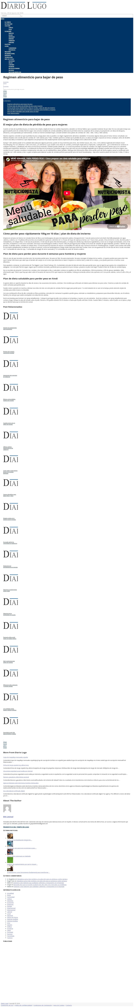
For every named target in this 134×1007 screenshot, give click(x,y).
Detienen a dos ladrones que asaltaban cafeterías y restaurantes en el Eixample (38, 883)
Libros (11, 27)
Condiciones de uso (7, 1005)
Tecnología (9, 57)
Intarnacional (10, 53)
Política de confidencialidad (23, 1005)
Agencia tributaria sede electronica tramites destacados (21, 783)
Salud (11, 63)
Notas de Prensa (14, 68)
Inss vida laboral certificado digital (14, 791)
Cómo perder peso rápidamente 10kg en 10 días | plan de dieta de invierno (31, 108)
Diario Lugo (4, 1003)
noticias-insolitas (12, 921)
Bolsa (11, 35)
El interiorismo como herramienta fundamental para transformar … (28, 872)
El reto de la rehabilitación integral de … (19, 840)
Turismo (11, 64)
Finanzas (12, 40)
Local (7, 46)
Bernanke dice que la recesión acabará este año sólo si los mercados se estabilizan (40, 885)
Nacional (8, 51)
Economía (8, 31)
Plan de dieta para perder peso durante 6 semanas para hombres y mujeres (31, 110)
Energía (11, 38)
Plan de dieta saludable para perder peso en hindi (22, 111)
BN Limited (8, 817)
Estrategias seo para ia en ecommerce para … (21, 848)
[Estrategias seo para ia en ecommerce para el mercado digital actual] (10, 846)
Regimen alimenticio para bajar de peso (19, 104)
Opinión (11, 66)
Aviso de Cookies (58, 1005)
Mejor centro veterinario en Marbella (19, 856)
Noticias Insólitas (15, 72)
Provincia (12, 50)
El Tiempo (8, 22)
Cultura (7, 25)
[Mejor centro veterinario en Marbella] (10, 854)
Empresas (12, 37)
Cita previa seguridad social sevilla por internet (18, 771)
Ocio (10, 29)
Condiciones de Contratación (43, 1005)
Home (4, 83)
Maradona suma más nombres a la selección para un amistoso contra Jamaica (42, 879)
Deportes (8, 55)
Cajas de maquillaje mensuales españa (15, 757)
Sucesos (11, 70)
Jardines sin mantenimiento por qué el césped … (22, 864)
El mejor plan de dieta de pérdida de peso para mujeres (24, 106)
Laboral (11, 42)
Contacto (69, 1005)
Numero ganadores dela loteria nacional (16, 777)
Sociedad (12, 61)
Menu (2, 19)
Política (7, 44)
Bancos (11, 33)
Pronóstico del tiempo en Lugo (16, 827)
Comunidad (12, 48)
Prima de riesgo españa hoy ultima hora (16, 765)
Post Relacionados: (13, 113)
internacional (11, 910)
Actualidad (8, 24)
